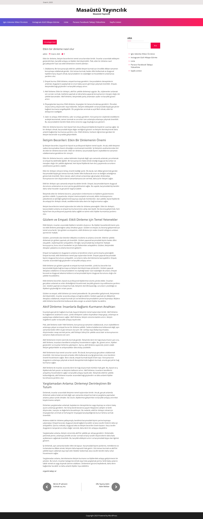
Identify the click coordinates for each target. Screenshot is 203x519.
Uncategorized (50, 42)
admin (45, 54)
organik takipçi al (49, 471)
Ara (129, 38)
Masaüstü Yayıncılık (101, 9)
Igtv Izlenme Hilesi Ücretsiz (15, 22)
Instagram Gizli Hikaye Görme (45, 22)
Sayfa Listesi (115, 22)
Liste (66, 22)
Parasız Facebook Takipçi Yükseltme (89, 22)
